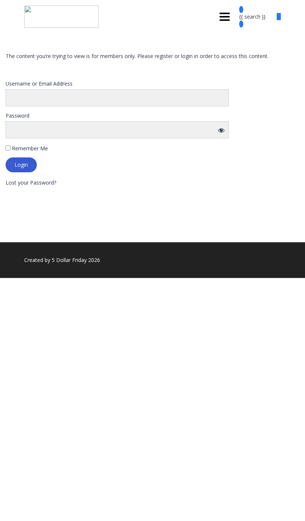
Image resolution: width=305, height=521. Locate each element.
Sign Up (42, 510)
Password (17, 115)
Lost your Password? (31, 182)
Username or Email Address (39, 83)
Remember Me (29, 148)
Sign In (60, 510)
